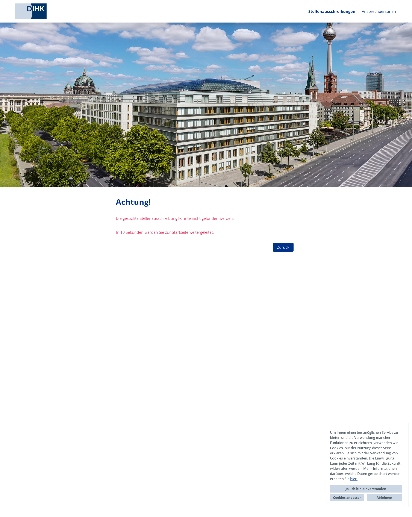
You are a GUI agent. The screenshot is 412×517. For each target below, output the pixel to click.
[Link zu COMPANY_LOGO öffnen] (31, 11)
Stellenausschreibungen (331, 11)
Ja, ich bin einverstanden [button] (366, 489)
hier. (353, 478)
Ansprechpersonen (379, 11)
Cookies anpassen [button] (347, 497)
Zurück (283, 247)
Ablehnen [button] (384, 497)
